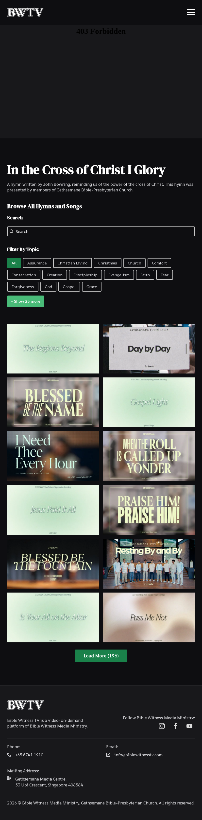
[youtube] (189, 726)
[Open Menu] (191, 12)
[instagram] (161, 726)
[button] (14, 263)
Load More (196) (101, 656)
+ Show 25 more (25, 301)
